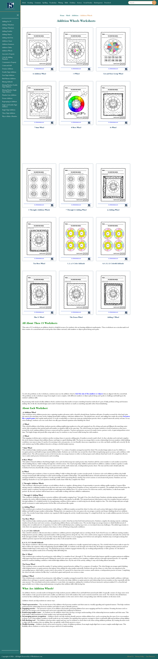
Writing (60, 3)
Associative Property (8, 54)
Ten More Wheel (39, 263)
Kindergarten (98, 3)
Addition (75, 15)
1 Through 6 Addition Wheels (39, 210)
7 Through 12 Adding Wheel (76, 210)
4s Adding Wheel (113, 210)
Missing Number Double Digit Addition (9, 86)
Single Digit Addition (8, 110)
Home (62, 15)
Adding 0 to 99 (6, 21)
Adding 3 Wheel (113, 317)
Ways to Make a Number (9, 116)
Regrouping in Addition (9, 101)
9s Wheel (113, 127)
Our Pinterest (150, 656)
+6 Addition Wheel (39, 74)
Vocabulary (53, 3)
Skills (66, 3)
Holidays (72, 3)
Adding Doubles (7, 31)
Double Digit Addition (9, 72)
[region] (10, 334)
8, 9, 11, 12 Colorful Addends (113, 263)
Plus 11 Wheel (39, 317)
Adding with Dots (7, 38)
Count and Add (7, 65)
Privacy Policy (139, 656)
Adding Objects (7, 34)
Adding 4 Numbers (8, 28)
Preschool (107, 3)
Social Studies (88, 3)
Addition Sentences (8, 44)
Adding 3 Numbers (8, 25)
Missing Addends (7, 82)
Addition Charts (7, 41)
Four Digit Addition (8, 75)
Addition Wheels (7, 51)
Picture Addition (7, 98)
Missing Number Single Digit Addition (9, 91)
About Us (130, 656)
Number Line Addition (9, 95)
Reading (30, 3)
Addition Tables (7, 47)
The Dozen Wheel (76, 317)
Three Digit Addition (8, 113)
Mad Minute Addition (9, 78)
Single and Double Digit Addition (9, 106)
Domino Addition (7, 69)
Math (24, 3)
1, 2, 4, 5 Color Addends (76, 263)
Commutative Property (9, 62)
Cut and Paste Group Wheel (113, 74)
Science (79, 3)
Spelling (45, 3)
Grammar (38, 3)
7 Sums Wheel (39, 127)
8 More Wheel (76, 127)
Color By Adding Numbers (7, 58)
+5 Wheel (76, 74)
